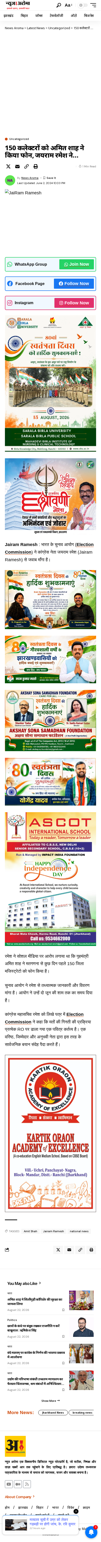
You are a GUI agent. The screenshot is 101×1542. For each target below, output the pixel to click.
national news (79, 1231)
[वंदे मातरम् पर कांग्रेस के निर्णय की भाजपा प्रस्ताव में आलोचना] (81, 1353)
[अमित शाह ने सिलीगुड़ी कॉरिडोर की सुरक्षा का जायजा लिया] (81, 1300)
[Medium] (18, 1484)
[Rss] (27, 1484)
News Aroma (29, 178)
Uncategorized (19, 139)
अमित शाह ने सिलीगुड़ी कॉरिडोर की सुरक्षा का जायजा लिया (34, 1301)
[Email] (17, 166)
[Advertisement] (50, 83)
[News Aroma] (18, 5)
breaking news (82, 1412)
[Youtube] (9, 1484)
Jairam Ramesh (53, 1231)
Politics (12, 1320)
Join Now (79, 264)
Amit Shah (30, 1231)
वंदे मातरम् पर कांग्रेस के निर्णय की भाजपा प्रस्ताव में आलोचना (36, 1354)
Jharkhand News (53, 1412)
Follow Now (76, 283)
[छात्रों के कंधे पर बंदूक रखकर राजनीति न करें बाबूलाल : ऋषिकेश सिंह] (81, 1327)
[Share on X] (8, 166)
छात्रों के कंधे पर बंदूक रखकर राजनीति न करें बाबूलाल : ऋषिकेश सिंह (33, 1328)
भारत (9, 1293)
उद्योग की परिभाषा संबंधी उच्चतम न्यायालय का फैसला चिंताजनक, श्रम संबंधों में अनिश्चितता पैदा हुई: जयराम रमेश (35, 1381)
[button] (58, 5)
